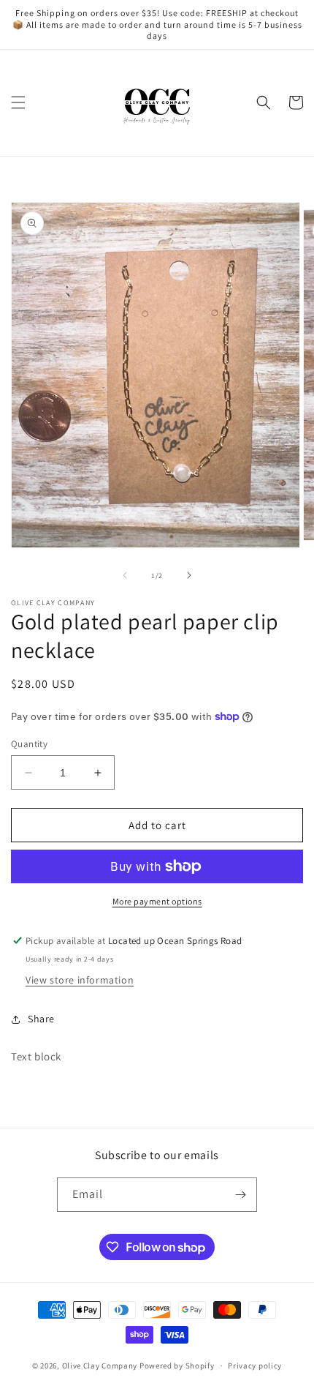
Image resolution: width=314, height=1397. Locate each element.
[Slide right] (189, 575)
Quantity (29, 744)
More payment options (157, 901)
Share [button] (41, 1018)
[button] (18, 102)
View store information (80, 979)
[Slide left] (125, 575)
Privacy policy (255, 1365)
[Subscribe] (240, 1194)
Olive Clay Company (100, 1365)
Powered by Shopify (177, 1365)
